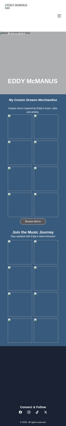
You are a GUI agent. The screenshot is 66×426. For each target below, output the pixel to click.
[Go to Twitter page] (45, 412)
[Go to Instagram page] (28, 412)
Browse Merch (33, 221)
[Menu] (59, 15)
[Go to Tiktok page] (37, 412)
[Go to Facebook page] (20, 412)
